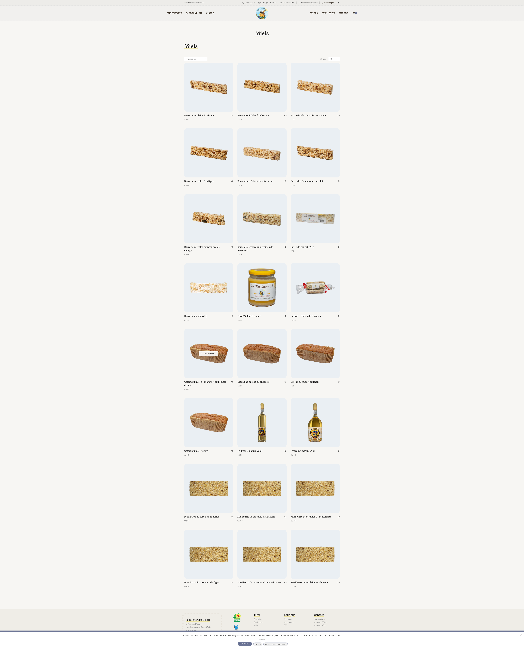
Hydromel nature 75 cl (303, 451)
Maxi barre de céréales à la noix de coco (259, 582)
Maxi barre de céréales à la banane (256, 516)
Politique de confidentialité (276, 644)
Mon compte (289, 622)
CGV (285, 625)
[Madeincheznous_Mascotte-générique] (238, 629)
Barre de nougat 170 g (302, 247)
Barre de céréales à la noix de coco (256, 181)
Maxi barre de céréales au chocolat (310, 582)
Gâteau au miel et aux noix (305, 381)
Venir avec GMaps (320, 622)
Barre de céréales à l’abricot (199, 115)
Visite (210, 13)
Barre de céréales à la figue (199, 181)
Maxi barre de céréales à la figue (201, 582)
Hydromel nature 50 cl (249, 451)
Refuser (257, 644)
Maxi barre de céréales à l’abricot (202, 516)
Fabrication (194, 13)
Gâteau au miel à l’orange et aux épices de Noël (205, 383)
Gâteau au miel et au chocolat (253, 381)
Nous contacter (320, 619)
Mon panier (288, 619)
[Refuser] (520, 635)
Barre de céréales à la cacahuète (308, 115)
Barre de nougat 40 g (195, 316)
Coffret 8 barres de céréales (306, 316)
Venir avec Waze (320, 625)
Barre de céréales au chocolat (307, 181)
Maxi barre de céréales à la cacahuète (311, 516)
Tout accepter (244, 644)
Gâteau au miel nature (196, 451)
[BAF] (237, 617)
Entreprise (174, 13)
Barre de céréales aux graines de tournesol (255, 249)
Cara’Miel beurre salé (249, 316)
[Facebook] (339, 3)
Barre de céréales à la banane (253, 115)
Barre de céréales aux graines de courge (202, 249)
